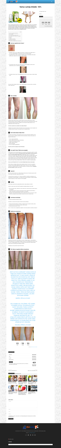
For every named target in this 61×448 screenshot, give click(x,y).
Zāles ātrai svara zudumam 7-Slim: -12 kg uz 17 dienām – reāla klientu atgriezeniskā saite (22, 383)
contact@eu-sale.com (32, 432)
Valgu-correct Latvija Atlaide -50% (32, 370)
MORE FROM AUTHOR (18, 373)
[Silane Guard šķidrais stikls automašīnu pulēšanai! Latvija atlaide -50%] (32, 388)
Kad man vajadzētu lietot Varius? (13, 33)
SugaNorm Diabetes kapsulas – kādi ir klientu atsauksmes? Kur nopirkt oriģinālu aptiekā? (12, 393)
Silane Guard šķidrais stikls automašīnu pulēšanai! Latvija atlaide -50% (32, 393)
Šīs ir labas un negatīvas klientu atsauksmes (15, 40)
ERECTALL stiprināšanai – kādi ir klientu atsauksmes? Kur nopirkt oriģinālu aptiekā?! (32, 383)
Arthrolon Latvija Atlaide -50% (12, 370)
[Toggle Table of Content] (20, 32)
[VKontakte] (33, 435)
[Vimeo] (30, 435)
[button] (52, 2)
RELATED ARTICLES (11, 373)
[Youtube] (35, 435)
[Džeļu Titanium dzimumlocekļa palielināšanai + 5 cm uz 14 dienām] (12, 378)
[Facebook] (26, 435)
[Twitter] (28, 435)
